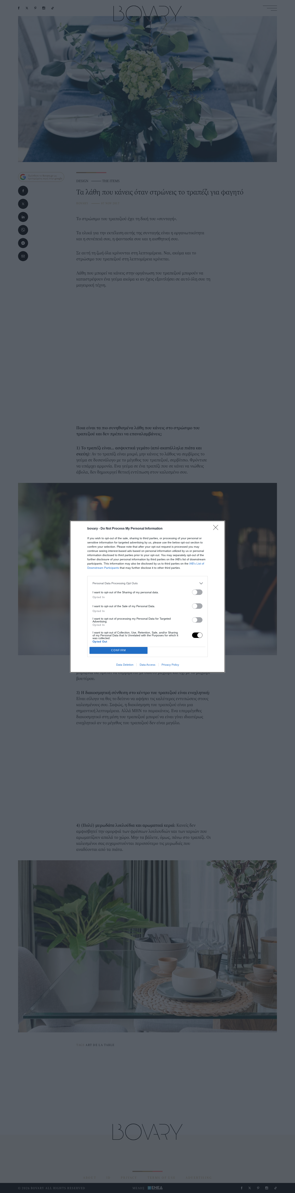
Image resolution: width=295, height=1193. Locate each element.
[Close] (217, 529)
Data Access (147, 664)
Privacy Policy (170, 664)
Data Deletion (124, 664)
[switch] (197, 592)
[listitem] (147, 583)
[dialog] (147, 596)
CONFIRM (118, 650)
